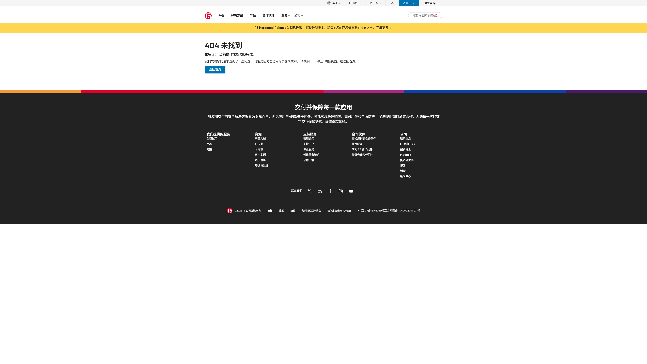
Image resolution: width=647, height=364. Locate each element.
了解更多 (382, 27)
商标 (270, 210)
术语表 (259, 149)
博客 (403, 165)
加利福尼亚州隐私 (311, 210)
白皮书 (259, 144)
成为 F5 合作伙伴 (362, 149)
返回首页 (215, 69)
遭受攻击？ (431, 3)
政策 (281, 210)
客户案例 (260, 155)
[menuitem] (334, 3)
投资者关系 (407, 160)
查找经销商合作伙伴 (364, 138)
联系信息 (405, 138)
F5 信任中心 (407, 144)
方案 (209, 149)
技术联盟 (357, 144)
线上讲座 (260, 160)
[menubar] (323, 3)
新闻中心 (405, 176)
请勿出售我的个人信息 (339, 210)
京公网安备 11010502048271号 (402, 210)
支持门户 (308, 144)
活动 (403, 171)
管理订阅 (308, 138)
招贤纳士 (405, 149)
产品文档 (260, 138)
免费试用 (212, 138)
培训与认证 (261, 165)
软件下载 (308, 160)
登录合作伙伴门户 (362, 155)
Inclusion (405, 155)
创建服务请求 (311, 155)
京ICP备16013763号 (372, 210)
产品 (209, 144)
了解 (382, 117)
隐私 (292, 210)
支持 (392, 3)
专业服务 (308, 149)
